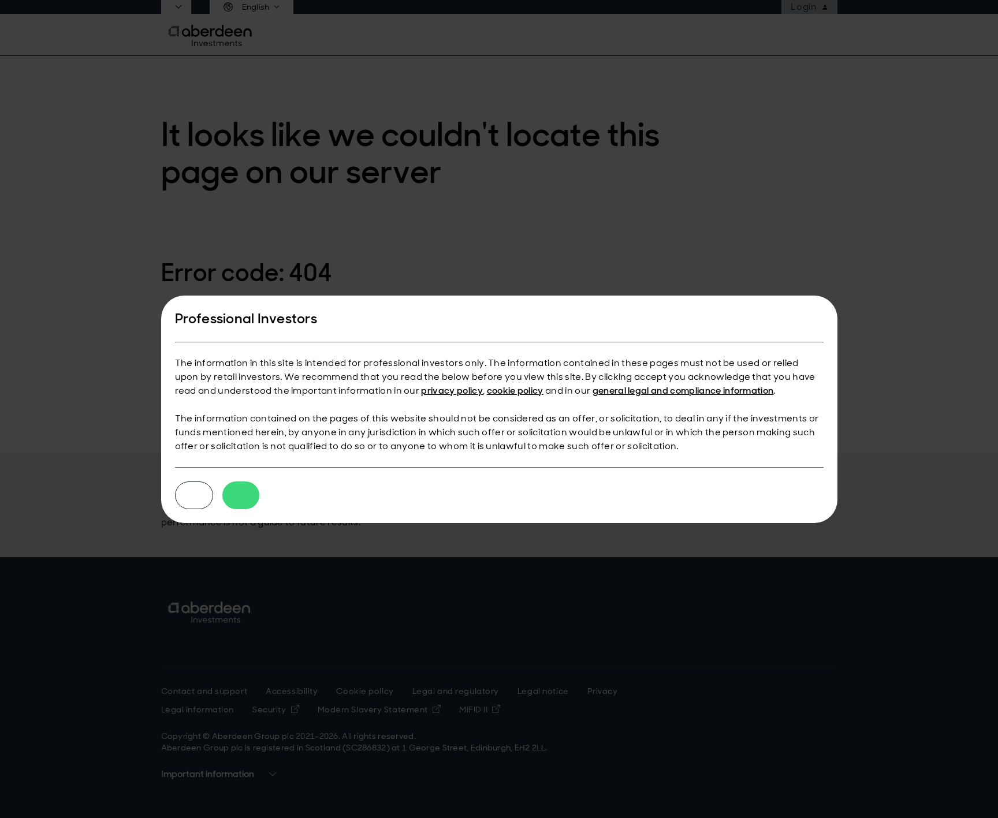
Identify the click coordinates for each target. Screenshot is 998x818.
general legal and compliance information (683, 390)
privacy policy (451, 390)
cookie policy (515, 390)
